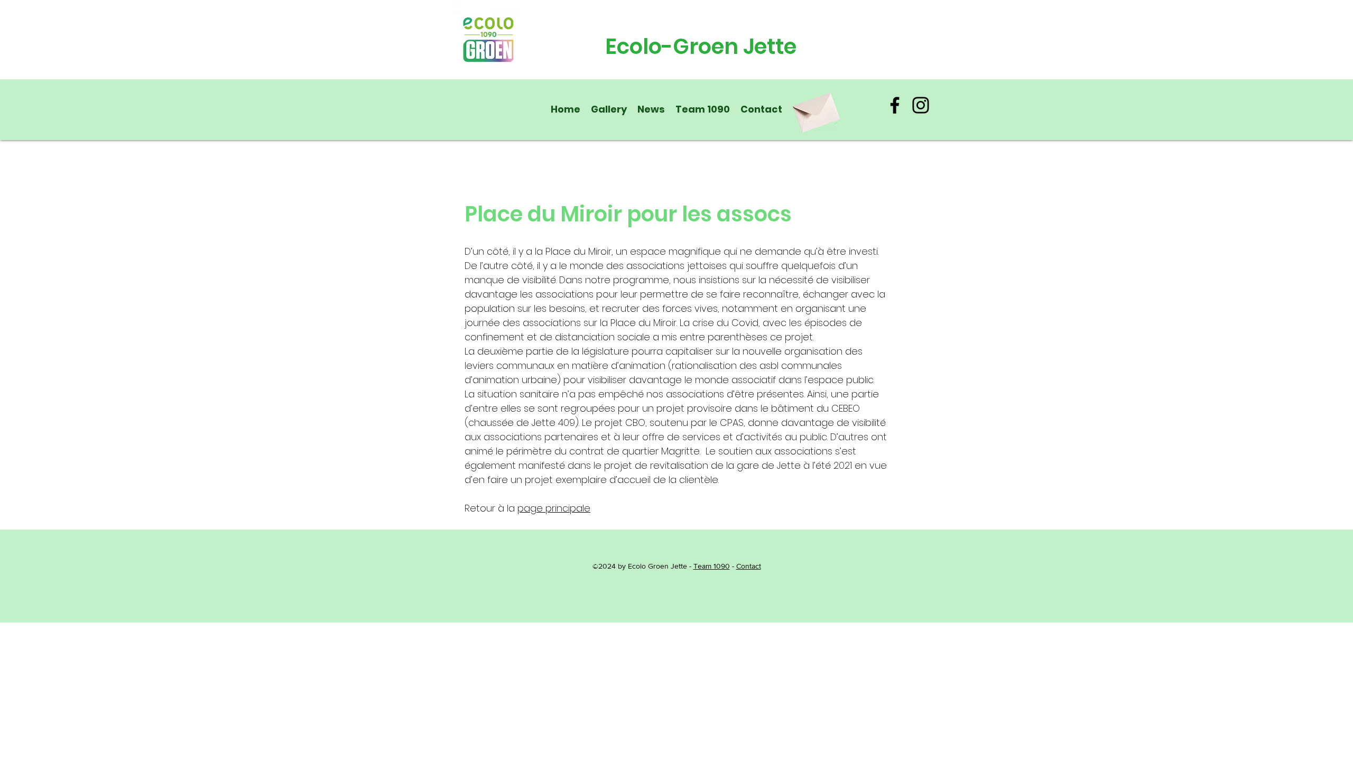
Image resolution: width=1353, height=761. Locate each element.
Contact (748, 566)
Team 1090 (711, 566)
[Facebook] (895, 105)
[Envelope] (815, 108)
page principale (553, 508)
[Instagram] (921, 105)
